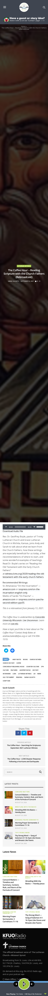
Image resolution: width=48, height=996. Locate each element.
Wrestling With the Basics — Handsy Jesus (34, 882)
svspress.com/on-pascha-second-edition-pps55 (23, 601)
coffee (18, 663)
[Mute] (34, 527)
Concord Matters (22, 791)
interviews (7, 674)
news (39, 674)
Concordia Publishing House (13, 667)
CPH (42, 667)
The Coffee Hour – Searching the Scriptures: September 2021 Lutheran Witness (24, 746)
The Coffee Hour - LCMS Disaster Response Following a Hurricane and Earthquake (24, 760)
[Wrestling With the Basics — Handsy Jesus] (9, 810)
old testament (8, 677)
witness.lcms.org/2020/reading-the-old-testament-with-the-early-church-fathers (24, 575)
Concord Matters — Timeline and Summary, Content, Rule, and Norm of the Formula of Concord (29, 797)
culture (6, 670)
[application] (24, 527)
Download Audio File (13, 531)
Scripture (6, 681)
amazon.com (9, 589)
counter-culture (32, 667)
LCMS (14, 674)
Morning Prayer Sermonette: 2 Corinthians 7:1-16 (27, 824)
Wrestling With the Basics (25, 807)
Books (25, 659)
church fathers (35, 659)
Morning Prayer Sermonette (27, 819)
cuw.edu (14, 623)
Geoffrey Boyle (25, 670)
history (35, 670)
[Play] (6, 527)
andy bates (17, 659)
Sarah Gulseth (13, 281)
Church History (8, 663)
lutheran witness (24, 674)
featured (14, 670)
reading (19, 677)
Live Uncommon (30, 620)
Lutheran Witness (24, 266)
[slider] (40, 526)
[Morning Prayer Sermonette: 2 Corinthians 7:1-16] (9, 823)
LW (34, 674)
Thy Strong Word (22, 832)
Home (23, 26)
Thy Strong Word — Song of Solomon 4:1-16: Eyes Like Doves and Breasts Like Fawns (27, 837)
